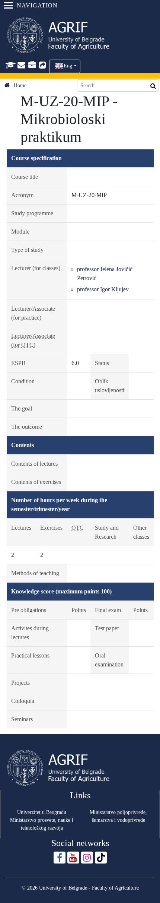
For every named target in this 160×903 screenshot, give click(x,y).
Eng (68, 66)
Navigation (37, 5)
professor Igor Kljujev (103, 289)
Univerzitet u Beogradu (41, 812)
